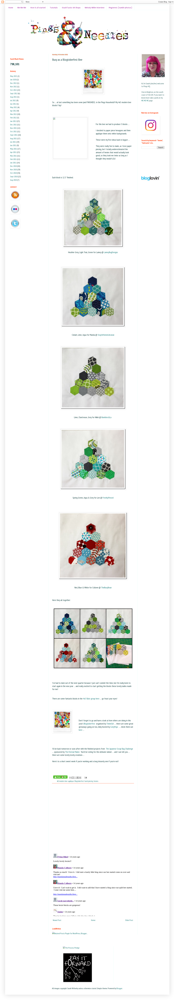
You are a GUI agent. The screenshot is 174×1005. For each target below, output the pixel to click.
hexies (96, 781)
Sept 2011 (14, 135)
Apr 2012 (13, 110)
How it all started (37, 7)
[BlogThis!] (73, 777)
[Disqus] (93, 818)
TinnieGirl (110, 723)
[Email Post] (85, 777)
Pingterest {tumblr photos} (120, 7)
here (80, 729)
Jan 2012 (13, 121)
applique (71, 781)
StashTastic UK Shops (71, 7)
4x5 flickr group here (91, 698)
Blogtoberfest (89, 723)
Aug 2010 (13, 180)
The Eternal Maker (72, 751)
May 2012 (13, 107)
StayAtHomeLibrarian (106, 334)
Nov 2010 (13, 169)
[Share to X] (75, 777)
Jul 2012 (13, 100)
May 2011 (13, 148)
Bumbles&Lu (106, 417)
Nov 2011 (13, 128)
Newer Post (57, 920)
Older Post (129, 920)
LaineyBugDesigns (111, 252)
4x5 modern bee (62, 781)
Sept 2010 (14, 176)
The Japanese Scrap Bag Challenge (119, 748)
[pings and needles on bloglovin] (150, 180)
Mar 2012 (13, 114)
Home (10, 7)
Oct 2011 (13, 131)
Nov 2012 (13, 86)
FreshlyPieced (108, 497)
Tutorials (54, 7)
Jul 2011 (13, 142)
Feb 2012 (13, 117)
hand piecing (88, 781)
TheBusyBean (106, 587)
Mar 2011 (13, 155)
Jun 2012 (13, 104)
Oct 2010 (13, 173)
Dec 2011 (13, 124)
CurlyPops (114, 726)
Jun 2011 (13, 145)
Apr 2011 (13, 152)
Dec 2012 (13, 83)
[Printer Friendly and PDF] (60, 777)
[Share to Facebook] (77, 777)
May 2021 (13, 76)
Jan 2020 (13, 79)
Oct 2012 (13, 90)
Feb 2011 (13, 159)
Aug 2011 (13, 138)
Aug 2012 (13, 97)
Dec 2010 (13, 166)
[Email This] (70, 777)
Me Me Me (21, 7)
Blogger (119, 988)
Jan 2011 (13, 162)
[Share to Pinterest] (80, 777)
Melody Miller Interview (94, 7)
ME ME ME (145, 100)
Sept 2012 (14, 93)
